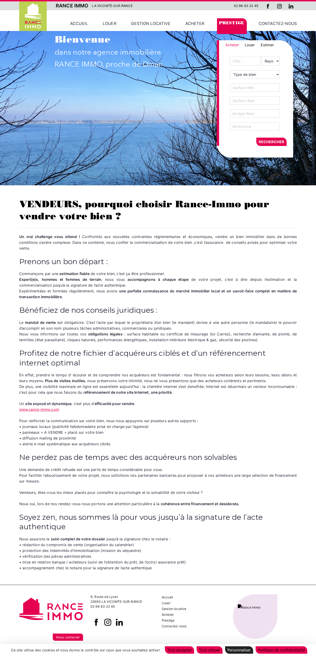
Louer (109, 23)
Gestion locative (150, 23)
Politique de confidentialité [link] (281, 650)
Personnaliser (239, 650)
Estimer (267, 45)
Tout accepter (179, 650)
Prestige (231, 23)
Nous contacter (68, 637)
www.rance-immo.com (39, 409)
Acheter (194, 23)
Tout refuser (209, 650)
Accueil (79, 23)
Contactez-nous (278, 23)
